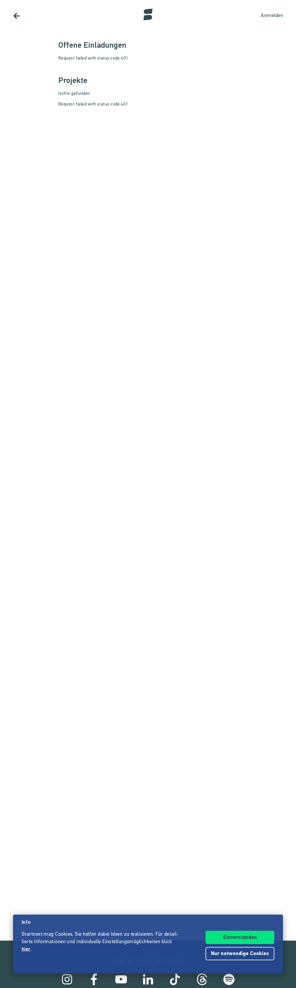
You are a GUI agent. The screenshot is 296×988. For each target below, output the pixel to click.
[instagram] (67, 979)
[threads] (202, 979)
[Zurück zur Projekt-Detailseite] (16, 15)
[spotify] (229, 979)
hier (26, 949)
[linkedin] (148, 979)
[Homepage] (148, 14)
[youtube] (121, 979)
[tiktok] (175, 979)
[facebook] (94, 979)
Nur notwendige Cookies (240, 953)
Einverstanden (240, 937)
